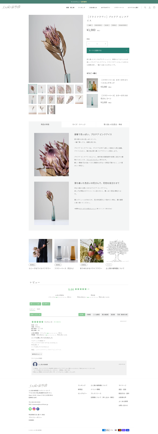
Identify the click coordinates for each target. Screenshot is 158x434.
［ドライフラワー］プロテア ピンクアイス (48, 349)
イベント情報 (95, 389)
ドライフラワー (98, 25)
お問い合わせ (123, 405)
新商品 (80, 389)
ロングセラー (82, 393)
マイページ (122, 385)
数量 (88, 39)
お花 (90, 25)
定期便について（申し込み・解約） (103, 397)
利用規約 (31, 420)
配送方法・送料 (124, 393)
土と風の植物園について (115, 268)
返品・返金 (122, 389)
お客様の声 (122, 397)
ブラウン (114, 25)
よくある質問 (123, 401)
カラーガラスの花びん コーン (87, 208)
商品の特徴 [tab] (45, 124)
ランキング (82, 385)
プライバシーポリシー (35, 417)
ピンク (106, 25)
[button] (145, 7)
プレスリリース (96, 393)
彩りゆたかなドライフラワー (91, 268)
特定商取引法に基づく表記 (37, 415)
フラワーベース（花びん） (64, 268)
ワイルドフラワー (123, 25)
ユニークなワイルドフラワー (40, 268)
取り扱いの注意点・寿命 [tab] (113, 124)
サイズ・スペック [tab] (79, 124)
